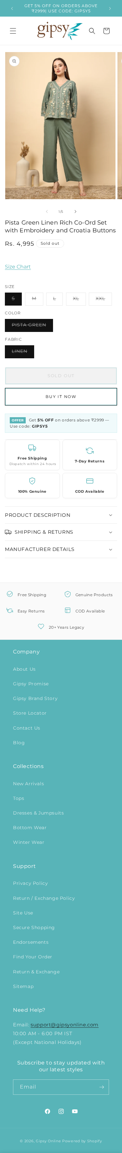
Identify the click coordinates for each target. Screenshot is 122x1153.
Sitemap (23, 986)
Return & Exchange (36, 972)
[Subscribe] (101, 1087)
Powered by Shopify (82, 1141)
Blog (19, 743)
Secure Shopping (34, 927)
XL (79, 300)
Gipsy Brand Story (35, 698)
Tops (18, 798)
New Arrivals (28, 784)
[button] (13, 31)
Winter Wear (29, 842)
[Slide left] (47, 211)
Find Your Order (32, 957)
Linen (23, 353)
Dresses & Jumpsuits (38, 813)
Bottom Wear (30, 827)
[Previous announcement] (12, 8)
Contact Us (26, 728)
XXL (104, 300)
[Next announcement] (110, 8)
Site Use (23, 913)
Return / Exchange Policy (44, 898)
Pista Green (32, 327)
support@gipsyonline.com (65, 1025)
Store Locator (30, 713)
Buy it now (61, 396)
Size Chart (18, 267)
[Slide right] (75, 211)
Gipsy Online (48, 1141)
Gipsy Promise (31, 684)
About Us (24, 669)
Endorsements (30, 942)
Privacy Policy (30, 883)
